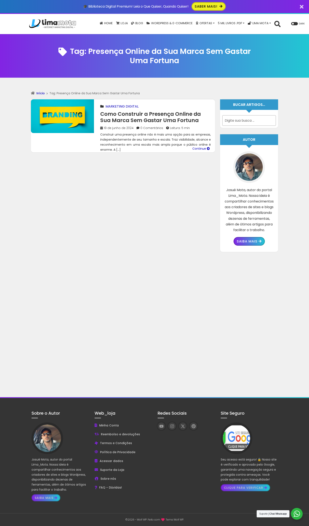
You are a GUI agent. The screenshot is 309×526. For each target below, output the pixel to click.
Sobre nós (108, 479)
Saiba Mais (247, 241)
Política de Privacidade (117, 452)
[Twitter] (182, 426)
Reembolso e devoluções (120, 434)
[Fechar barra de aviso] (301, 6)
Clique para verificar (243, 488)
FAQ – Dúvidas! (110, 487)
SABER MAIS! (206, 6)
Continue (199, 148)
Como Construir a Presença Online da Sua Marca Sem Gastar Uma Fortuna (150, 117)
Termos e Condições (116, 443)
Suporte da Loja (112, 470)
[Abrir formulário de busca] (277, 23)
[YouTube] (161, 426)
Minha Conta (109, 425)
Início (40, 93)
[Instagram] (172, 426)
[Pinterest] (193, 426)
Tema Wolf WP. (175, 519)
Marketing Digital (122, 106)
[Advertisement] (249, 321)
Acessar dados (111, 461)
